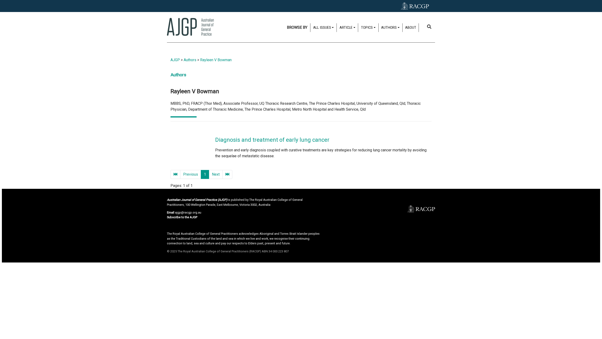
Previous (190, 174)
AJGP (175, 60)
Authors (190, 60)
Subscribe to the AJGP (182, 217)
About (410, 28)
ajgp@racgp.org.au (188, 212)
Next (216, 174)
